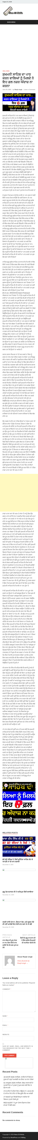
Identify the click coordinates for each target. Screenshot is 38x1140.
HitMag (23, 1137)
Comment (7, 989)
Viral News (6, 71)
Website (6, 1034)
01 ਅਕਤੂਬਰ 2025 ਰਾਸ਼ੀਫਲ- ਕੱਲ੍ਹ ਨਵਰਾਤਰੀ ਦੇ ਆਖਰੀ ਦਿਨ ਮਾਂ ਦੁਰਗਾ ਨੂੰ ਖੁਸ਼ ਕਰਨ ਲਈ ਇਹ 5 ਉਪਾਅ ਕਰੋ (18, 1085)
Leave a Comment (29, 89)
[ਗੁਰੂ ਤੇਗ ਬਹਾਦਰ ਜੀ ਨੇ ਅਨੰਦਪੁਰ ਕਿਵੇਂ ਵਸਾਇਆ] (19, 880)
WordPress (14, 1137)
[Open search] (32, 22)
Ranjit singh (18, 89)
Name (5, 1016)
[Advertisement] (19, 47)
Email (5, 1025)
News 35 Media (19, 1134)
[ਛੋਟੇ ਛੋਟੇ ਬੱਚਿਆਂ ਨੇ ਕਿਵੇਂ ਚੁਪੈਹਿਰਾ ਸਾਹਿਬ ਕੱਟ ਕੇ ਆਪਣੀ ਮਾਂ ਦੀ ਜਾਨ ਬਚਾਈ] (19, 847)
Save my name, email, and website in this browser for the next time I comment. (18, 1048)
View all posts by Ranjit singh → (23, 962)
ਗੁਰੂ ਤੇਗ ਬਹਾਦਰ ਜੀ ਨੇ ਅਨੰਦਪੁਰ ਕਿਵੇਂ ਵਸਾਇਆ (18, 892)
